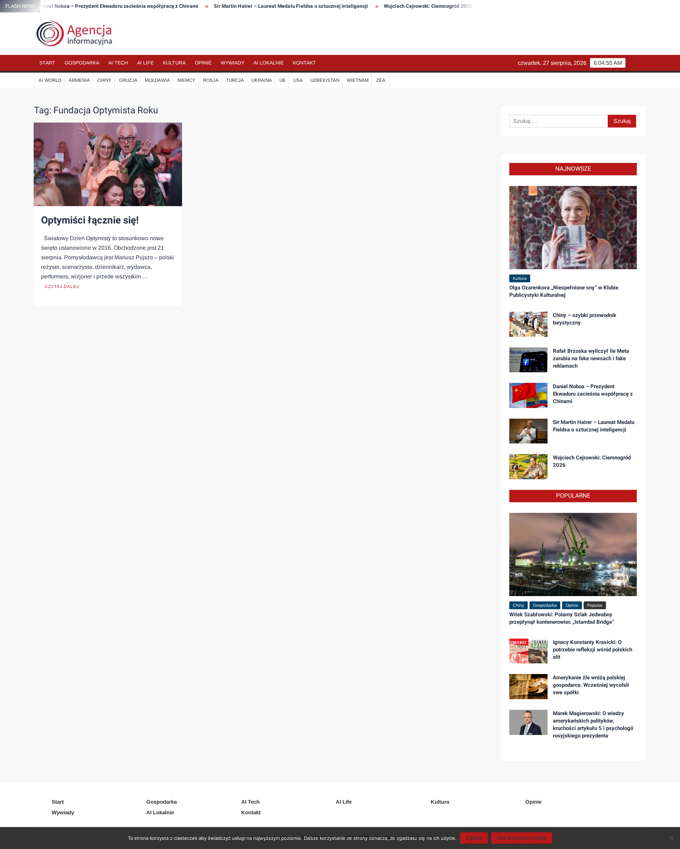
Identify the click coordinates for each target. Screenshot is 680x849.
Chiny (104, 80)
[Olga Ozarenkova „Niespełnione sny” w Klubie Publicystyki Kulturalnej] (573, 227)
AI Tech (118, 63)
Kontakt (304, 63)
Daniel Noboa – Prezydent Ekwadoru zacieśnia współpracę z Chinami (90, 6)
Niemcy (186, 80)
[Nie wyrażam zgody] (671, 838)
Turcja (235, 80)
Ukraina (261, 80)
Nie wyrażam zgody (521, 838)
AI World (50, 80)
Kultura (174, 63)
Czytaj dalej (62, 286)
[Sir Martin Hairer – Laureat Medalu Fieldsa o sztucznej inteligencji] (528, 431)
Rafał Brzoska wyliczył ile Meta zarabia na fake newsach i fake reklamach (591, 358)
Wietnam (358, 80)
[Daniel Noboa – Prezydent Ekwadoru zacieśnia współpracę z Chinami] (528, 395)
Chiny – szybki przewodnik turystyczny (584, 319)
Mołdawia (157, 80)
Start (47, 63)
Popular (594, 605)
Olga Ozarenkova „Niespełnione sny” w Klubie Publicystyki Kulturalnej (563, 291)
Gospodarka (81, 63)
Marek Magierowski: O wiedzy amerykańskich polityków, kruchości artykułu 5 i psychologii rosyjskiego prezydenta (593, 724)
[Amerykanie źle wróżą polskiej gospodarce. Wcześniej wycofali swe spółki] (528, 686)
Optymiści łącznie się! (90, 220)
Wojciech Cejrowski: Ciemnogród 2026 (400, 6)
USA (298, 80)
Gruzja (128, 80)
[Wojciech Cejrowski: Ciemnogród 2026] (528, 466)
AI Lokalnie (269, 63)
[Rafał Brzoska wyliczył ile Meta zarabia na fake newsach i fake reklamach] (528, 359)
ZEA (380, 80)
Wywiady (232, 63)
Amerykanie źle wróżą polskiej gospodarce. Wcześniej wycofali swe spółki (591, 685)
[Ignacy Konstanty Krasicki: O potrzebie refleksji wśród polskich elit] (528, 650)
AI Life (145, 63)
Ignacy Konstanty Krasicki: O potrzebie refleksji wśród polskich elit (592, 649)
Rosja (211, 80)
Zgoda (474, 838)
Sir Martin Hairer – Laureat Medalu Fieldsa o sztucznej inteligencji (263, 6)
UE (282, 80)
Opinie (203, 63)
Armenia (79, 80)
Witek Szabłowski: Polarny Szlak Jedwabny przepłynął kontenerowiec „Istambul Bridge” (561, 618)
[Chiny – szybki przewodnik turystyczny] (528, 324)
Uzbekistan (324, 80)
